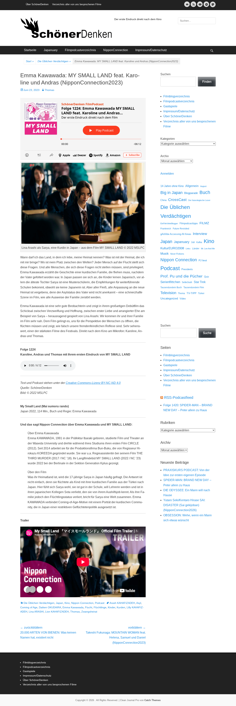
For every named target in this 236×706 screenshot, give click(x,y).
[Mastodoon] (212, 6)
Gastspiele (170, 106)
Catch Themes (152, 700)
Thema (181, 293)
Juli (193, 242)
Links (188, 248)
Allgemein (192, 186)
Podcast (99, 602)
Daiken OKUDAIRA (50, 607)
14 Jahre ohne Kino (172, 186)
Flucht (88, 607)
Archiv (164, 156)
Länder (195, 248)
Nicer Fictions (177, 254)
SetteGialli (187, 282)
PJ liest (203, 260)
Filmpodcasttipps (189, 223)
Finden (206, 81)
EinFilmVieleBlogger (169, 223)
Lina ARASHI (36, 611)
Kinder (111, 607)
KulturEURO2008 (172, 248)
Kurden (121, 607)
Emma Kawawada (73, 607)
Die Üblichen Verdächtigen (54, 61)
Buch (204, 192)
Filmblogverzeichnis (176, 96)
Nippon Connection (82, 602)
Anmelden (167, 173)
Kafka (199, 242)
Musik (164, 253)
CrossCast (177, 199)
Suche (207, 332)
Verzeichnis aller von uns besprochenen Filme (76, 4)
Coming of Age (28, 607)
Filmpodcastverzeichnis (80, 50)
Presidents (187, 269)
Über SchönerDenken (37, 4)
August (203, 186)
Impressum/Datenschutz (151, 50)
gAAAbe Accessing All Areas (175, 234)
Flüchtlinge (100, 607)
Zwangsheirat (89, 611)
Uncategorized (169, 298)
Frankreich (165, 228)
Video (183, 298)
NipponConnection (115, 50)
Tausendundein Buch (171, 287)
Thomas (49, 90)
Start (30, 61)
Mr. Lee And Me (208, 248)
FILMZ (204, 223)
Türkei (201, 293)
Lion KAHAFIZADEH (57, 611)
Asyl (138, 602)
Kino (67, 602)
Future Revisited (181, 228)
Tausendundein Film (193, 287)
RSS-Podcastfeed (178, 398)
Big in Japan (171, 192)
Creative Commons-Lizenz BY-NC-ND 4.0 (93, 382)
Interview (200, 234)
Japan (59, 602)
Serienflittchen (170, 282)
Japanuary (51, 50)
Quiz (206, 276)
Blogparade (191, 193)
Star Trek (200, 282)
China (163, 200)
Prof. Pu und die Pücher (181, 276)
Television (168, 293)
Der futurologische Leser (199, 200)
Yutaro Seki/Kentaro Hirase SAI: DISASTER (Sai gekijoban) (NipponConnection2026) (184, 505)
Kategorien (167, 138)
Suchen (165, 74)
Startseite (30, 50)
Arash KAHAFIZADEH (122, 602)
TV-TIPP (191, 293)
